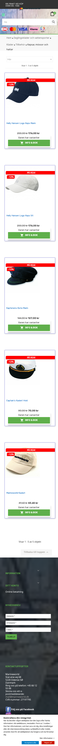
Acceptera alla (30, 742)
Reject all (48, 742)
